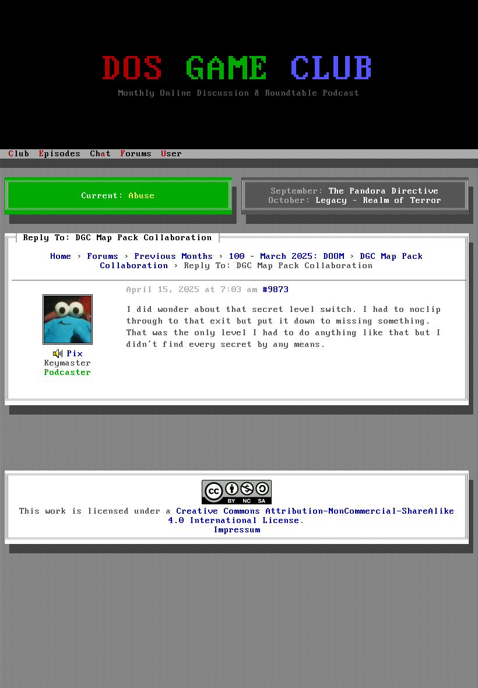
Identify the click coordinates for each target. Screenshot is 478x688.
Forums (103, 256)
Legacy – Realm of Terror (379, 200)
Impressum (237, 530)
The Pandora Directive (384, 191)
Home (61, 256)
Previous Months (174, 256)
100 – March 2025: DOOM (287, 256)
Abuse (142, 196)
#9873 (276, 289)
